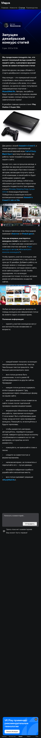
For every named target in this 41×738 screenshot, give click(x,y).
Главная (4, 7)
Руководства (32, 7)
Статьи (22, 7)
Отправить (30, 524)
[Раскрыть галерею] (20, 125)
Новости (13, 7)
